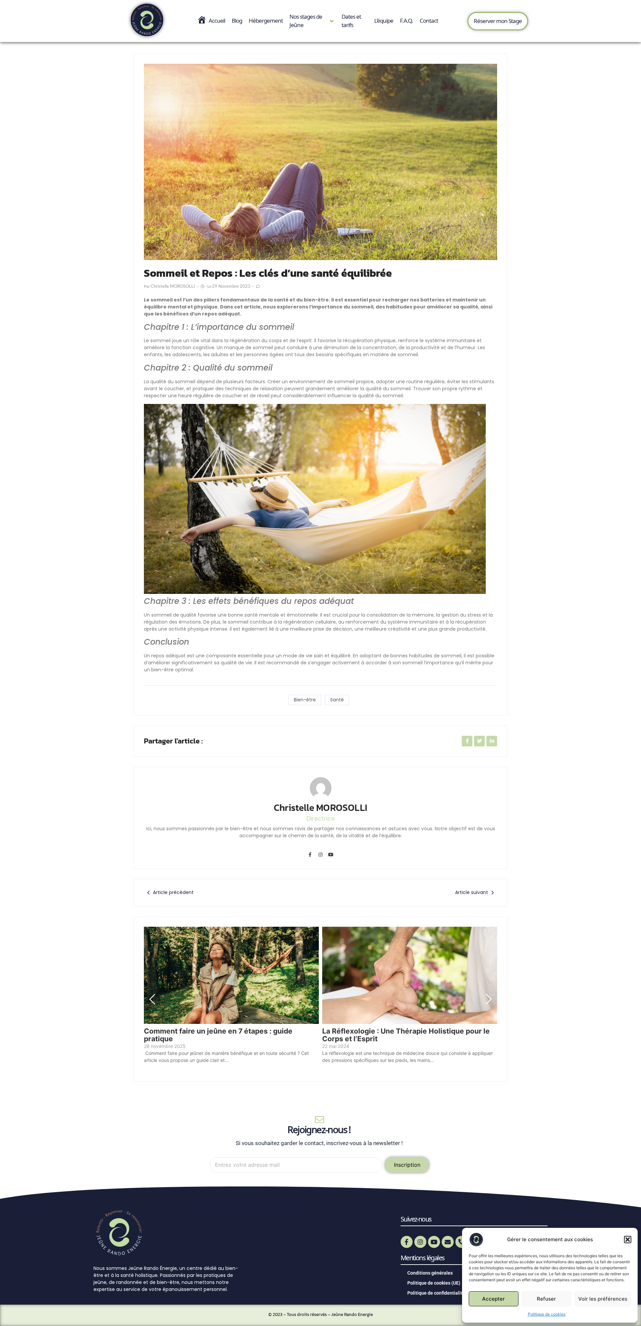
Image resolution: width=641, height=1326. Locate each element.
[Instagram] (320, 854)
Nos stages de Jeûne (305, 21)
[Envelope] (448, 1242)
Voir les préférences (602, 1299)
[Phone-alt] (461, 1242)
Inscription (407, 1164)
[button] (627, 1239)
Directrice (320, 818)
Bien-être (305, 699)
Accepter (493, 1299)
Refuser (546, 1299)
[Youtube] (331, 854)
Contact (429, 21)
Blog (237, 21)
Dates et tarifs (351, 21)
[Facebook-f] (309, 854)
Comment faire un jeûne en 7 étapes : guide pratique (218, 1035)
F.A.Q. (406, 21)
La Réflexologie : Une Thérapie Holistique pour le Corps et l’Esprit (406, 1035)
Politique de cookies (547, 1314)
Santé (337, 699)
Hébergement (266, 21)
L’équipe (383, 21)
